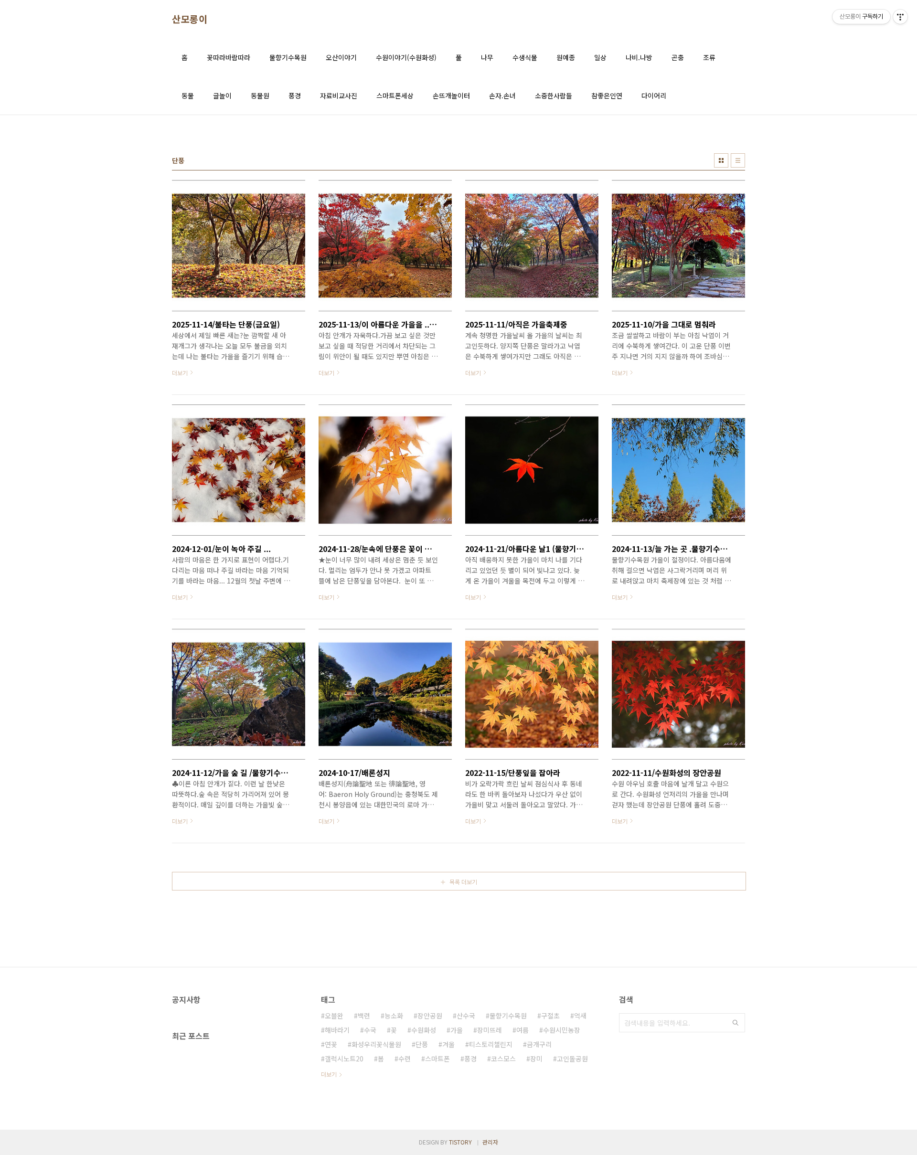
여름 (522, 1030)
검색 (735, 1023)
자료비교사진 (338, 95)
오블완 (334, 1015)
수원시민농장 (561, 1030)
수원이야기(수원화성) (406, 57)
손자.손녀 (502, 95)
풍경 (294, 95)
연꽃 (331, 1044)
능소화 (393, 1015)
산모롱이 (189, 19)
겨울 (448, 1044)
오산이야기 (341, 57)
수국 (370, 1030)
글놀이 (222, 95)
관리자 (490, 1142)
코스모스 (503, 1058)
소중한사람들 (553, 95)
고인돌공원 (572, 1058)
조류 (709, 57)
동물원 (260, 95)
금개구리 (539, 1044)
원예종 (565, 57)
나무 (487, 57)
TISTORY (460, 1142)
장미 (536, 1058)
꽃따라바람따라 (228, 57)
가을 (456, 1030)
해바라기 (337, 1030)
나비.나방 (639, 57)
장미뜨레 (489, 1030)
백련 (364, 1015)
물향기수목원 (288, 57)
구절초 (550, 1015)
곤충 (678, 57)
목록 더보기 (463, 882)
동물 (187, 95)
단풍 (422, 1044)
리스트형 (738, 160)
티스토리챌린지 (490, 1044)
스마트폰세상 (395, 95)
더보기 (329, 1074)
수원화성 (423, 1030)
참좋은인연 (606, 95)
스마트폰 (437, 1058)
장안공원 (429, 1015)
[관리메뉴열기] (900, 17)
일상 (600, 57)
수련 (404, 1058)
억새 (580, 1015)
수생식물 (524, 57)
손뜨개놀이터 (451, 95)
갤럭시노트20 (344, 1058)
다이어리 (653, 95)
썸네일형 (721, 160)
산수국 (466, 1015)
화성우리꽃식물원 (376, 1044)
